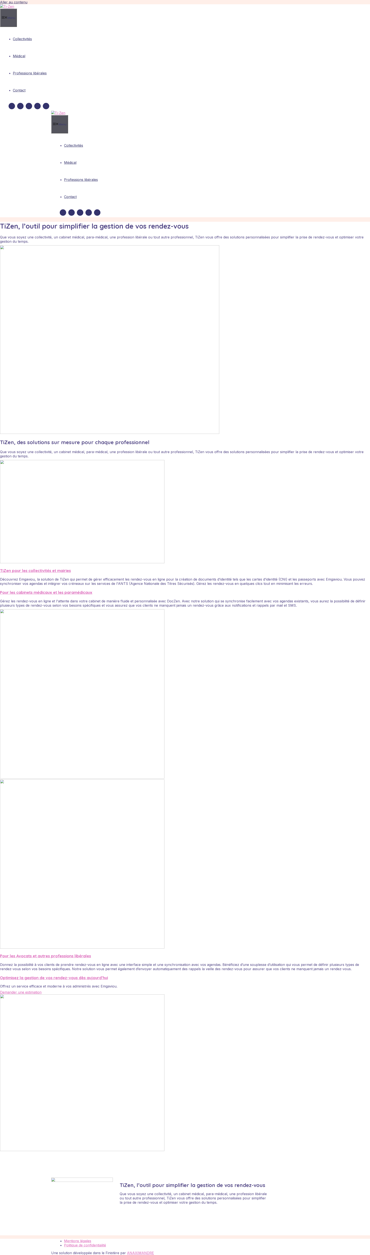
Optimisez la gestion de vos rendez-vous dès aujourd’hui (54, 977)
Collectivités (22, 39)
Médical (19, 56)
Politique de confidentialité (85, 1245)
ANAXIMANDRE (140, 1253)
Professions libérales (30, 73)
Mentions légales (77, 1241)
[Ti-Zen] (7, 6)
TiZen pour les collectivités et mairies (35, 570)
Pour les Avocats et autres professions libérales (45, 955)
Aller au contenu (13, 2)
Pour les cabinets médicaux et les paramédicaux (46, 592)
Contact (19, 90)
